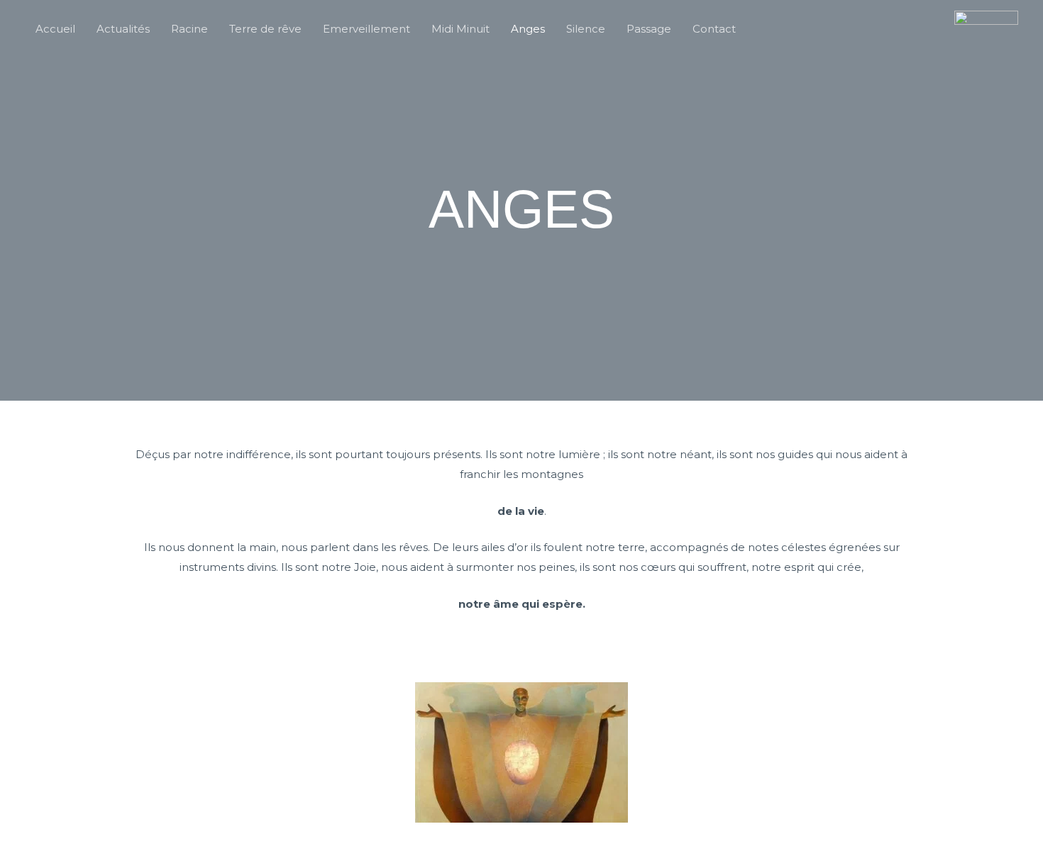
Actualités (123, 28)
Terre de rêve (265, 28)
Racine (189, 28)
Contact (714, 28)
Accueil (55, 28)
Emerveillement (366, 28)
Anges (528, 28)
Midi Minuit (460, 28)
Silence (585, 28)
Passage (649, 28)
